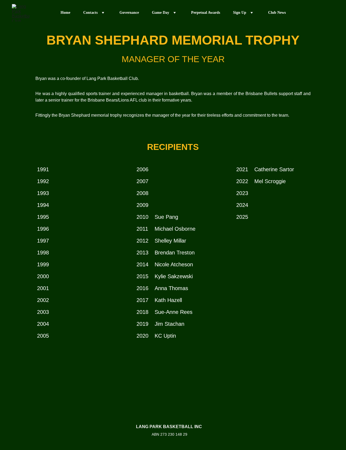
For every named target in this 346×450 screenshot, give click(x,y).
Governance (129, 13)
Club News (277, 13)
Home (65, 13)
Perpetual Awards (205, 13)
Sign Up (239, 13)
